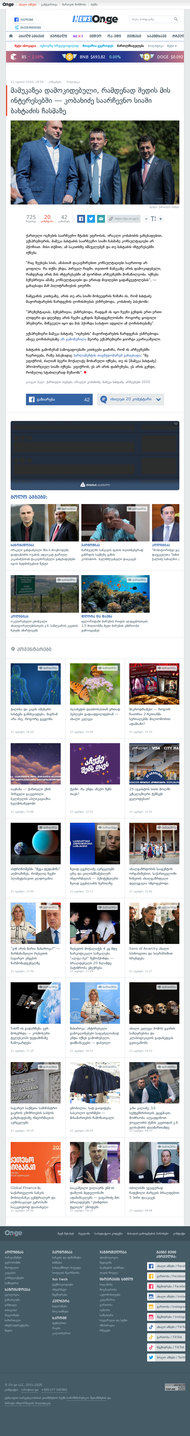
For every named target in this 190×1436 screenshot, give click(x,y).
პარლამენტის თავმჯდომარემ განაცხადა (107, 355)
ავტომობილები (110, 1294)
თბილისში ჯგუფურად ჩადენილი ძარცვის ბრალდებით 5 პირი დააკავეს (154, 1177)
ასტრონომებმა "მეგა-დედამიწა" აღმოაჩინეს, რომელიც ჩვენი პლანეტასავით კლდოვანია (35, 858)
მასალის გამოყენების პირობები (148, 1233)
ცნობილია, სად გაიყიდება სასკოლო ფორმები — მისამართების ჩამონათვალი (95, 1097)
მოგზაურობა (108, 1289)
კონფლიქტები (14, 1278)
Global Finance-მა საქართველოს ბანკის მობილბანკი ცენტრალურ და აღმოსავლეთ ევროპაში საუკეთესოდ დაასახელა (35, 1177)
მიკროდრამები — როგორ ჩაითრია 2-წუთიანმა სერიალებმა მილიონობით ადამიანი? (154, 699)
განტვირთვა (49, 4)
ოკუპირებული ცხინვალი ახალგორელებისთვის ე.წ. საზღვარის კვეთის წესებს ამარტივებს (43, 604)
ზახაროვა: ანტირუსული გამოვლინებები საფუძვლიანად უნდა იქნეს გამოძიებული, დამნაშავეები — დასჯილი (95, 1017)
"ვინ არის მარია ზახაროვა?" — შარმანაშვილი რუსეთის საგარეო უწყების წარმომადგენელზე (35, 938)
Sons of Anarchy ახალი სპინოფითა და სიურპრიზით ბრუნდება (154, 938)
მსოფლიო (12, 1267)
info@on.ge (29, 1389)
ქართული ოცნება (59, 382)
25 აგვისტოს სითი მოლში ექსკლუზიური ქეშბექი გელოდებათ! (154, 778)
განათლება (12, 1299)
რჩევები (105, 1330)
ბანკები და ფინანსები (66, 1257)
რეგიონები (12, 1315)
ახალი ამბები (27, 4)
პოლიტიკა (155, 46)
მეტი (170, 46)
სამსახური (106, 1315)
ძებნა (94, 4)
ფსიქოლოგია (109, 1257)
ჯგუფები (26, 19)
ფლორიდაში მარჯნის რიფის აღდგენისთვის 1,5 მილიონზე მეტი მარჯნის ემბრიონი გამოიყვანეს (114, 604)
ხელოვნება (59, 1306)
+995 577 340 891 (54, 1389)
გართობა (106, 1305)
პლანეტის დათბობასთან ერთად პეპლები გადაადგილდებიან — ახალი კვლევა (95, 699)
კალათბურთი (61, 1333)
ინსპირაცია (107, 1325)
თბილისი (11, 1310)
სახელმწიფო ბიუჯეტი (66, 1267)
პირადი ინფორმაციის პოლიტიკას (28, 1403)
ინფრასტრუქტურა (17, 1325)
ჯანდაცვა (11, 1305)
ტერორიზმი (12, 1262)
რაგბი (56, 1328)
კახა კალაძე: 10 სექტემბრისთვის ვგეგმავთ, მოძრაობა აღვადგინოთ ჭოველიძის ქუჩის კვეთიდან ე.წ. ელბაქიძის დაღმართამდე (154, 1097)
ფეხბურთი (59, 1323)
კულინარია (107, 1299)
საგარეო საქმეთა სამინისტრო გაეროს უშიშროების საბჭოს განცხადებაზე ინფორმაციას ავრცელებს (35, 1097)
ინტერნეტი (59, 1289)
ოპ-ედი (114, 36)
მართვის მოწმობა (74, 4)
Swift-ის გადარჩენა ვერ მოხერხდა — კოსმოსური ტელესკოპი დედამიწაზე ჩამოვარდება (35, 1017)
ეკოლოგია (12, 1294)
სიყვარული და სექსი (113, 1320)
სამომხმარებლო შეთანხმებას (86, 1398)
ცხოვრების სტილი (116, 1279)
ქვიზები (134, 36)
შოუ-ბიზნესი (60, 1311)
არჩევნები (55, 82)
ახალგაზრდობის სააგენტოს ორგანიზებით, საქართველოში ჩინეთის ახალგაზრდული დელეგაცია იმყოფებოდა (154, 858)
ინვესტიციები (30, 27)
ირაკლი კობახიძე (87, 382)
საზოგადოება (17, 1290)
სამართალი (13, 1320)
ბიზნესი (57, 1262)
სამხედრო (12, 1283)
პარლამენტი (13, 1257)
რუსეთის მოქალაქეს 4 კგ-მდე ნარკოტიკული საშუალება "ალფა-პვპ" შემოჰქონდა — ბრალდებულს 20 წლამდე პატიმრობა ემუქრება (95, 938)
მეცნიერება (59, 1294)
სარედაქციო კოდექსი (109, 1233)
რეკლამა (84, 1233)
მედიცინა (106, 1262)
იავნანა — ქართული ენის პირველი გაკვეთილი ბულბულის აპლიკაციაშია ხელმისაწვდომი (35, 778)
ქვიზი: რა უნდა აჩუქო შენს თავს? (95, 778)
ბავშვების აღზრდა (112, 1267)
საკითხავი (156, 36)
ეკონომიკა (62, 1252)
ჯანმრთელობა (113, 1252)
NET (78, 36)
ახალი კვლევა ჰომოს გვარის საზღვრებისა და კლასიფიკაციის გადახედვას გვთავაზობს (154, 1017)
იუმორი (105, 1310)
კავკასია (10, 1272)
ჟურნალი (58, 36)
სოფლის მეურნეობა (65, 1272)
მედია (9, 1330)
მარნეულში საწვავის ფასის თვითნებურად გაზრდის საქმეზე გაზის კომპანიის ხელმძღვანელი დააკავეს (114, 533)
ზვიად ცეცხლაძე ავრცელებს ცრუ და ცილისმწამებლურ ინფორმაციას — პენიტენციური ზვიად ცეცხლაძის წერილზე (95, 858)
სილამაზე (106, 1284)
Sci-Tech (60, 1279)
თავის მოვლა (109, 1272)
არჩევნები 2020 (138, 382)
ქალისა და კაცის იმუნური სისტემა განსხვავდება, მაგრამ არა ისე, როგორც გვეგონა (35, 699)
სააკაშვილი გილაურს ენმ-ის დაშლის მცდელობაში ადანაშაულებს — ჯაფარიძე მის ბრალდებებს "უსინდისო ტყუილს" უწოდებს (95, 1177)
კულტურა (61, 1301)
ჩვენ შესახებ (66, 1233)
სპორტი (59, 1318)
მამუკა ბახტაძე (113, 382)
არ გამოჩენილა (73, 339)
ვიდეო (95, 36)
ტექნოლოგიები (62, 1284)
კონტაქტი (179, 1233)
